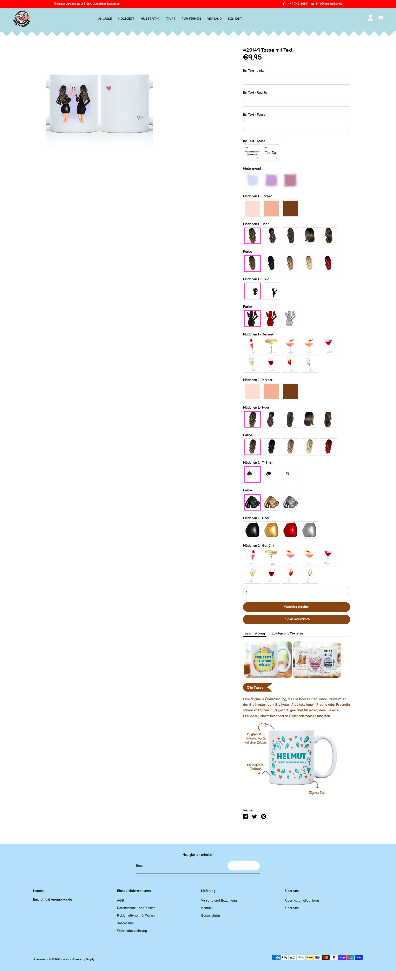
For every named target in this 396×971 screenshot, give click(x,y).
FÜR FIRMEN (191, 19)
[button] (296, 71)
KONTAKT (235, 19)
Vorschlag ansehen (296, 607)
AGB (120, 901)
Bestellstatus (210, 916)
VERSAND (214, 19)
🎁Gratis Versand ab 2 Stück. (87, 4)
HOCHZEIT (126, 19)
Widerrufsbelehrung (132, 931)
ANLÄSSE (105, 19)
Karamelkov (64, 959)
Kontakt (207, 908)
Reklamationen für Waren (136, 916)
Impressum (125, 923)
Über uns (292, 908)
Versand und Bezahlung (219, 901)
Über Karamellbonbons (302, 901)
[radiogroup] (296, 153)
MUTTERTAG (150, 19)
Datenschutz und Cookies (136, 908)
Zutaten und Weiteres (287, 634)
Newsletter (244, 866)
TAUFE (171, 19)
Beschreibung (254, 634)
